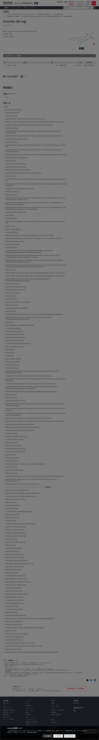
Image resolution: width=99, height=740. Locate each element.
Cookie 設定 (47, 736)
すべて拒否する (58, 736)
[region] (49, 733)
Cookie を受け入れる (70, 736)
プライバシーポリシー (32, 732)
